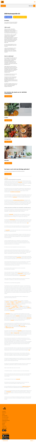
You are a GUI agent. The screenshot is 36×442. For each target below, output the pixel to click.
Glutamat (15, 300)
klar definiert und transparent (15, 191)
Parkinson (12, 301)
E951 (12, 327)
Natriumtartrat (5, 440)
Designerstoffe (20, 273)
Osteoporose (12, 310)
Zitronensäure (15, 306)
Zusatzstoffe (20, 182)
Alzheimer (7, 301)
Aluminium (13, 307)
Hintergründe (4, 421)
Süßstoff (7, 327)
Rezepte (3, 424)
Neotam (31, 440)
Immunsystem (8, 306)
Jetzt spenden (8, 96)
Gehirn (17, 307)
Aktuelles (3, 423)
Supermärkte (19, 257)
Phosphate (10, 308)
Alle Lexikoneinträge (5, 417)
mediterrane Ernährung (26, 386)
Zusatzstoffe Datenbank (6, 420)
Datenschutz (4, 412)
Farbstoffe (19, 301)
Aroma (28, 307)
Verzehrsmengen (12, 219)
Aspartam (10, 327)
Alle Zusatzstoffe (4, 415)
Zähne (21, 306)
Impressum (4, 411)
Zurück (3, 5)
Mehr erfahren (8, 120)
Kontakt (3, 414)
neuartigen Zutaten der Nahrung (18, 200)
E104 (19, 325)
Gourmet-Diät (8, 391)
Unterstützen (4, 426)
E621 (24, 326)
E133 (6, 326)
